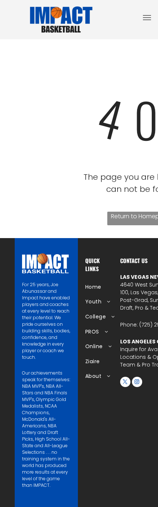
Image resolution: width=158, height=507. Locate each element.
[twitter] (125, 383)
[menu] (147, 17)
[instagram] (137, 383)
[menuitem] (109, 287)
